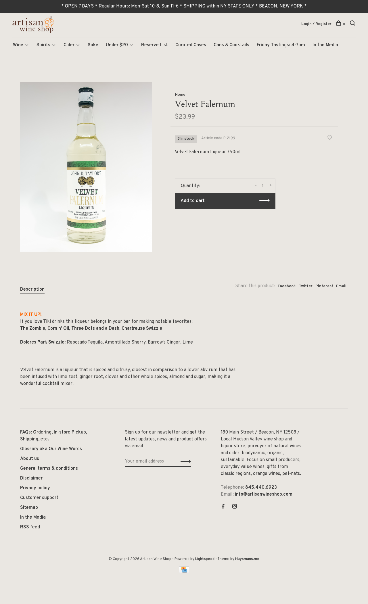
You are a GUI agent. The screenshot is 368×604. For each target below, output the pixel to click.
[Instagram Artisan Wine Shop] (234, 507)
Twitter (306, 286)
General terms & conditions (49, 468)
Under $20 (117, 45)
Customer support (39, 498)
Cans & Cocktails (231, 45)
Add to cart (193, 201)
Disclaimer (31, 478)
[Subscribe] (184, 461)
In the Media (325, 45)
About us (29, 459)
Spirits (43, 45)
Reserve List (154, 45)
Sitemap (29, 508)
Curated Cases (190, 45)
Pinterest (324, 286)
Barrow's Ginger (164, 342)
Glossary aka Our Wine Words (51, 449)
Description (32, 289)
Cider (69, 45)
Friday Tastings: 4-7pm (281, 45)
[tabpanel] (86, 167)
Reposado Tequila (85, 342)
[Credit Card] (184, 572)
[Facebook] (223, 507)
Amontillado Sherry (125, 342)
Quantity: (190, 186)
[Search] (353, 24)
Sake (93, 45)
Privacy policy (35, 488)
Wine (18, 45)
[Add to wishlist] (329, 138)
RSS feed (30, 527)
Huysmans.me (247, 559)
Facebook (287, 286)
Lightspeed (204, 559)
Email (341, 286)
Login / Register (316, 24)
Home (180, 94)
